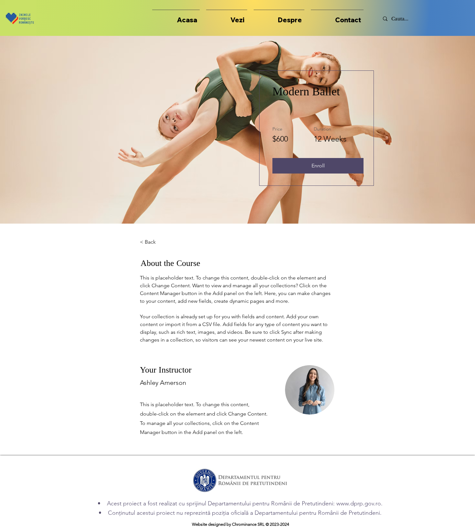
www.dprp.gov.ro (358, 503)
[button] (226, 17)
